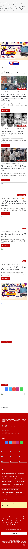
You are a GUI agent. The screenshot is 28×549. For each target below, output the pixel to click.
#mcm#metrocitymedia (17, 484)
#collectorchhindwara (7, 482)
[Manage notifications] (24, 545)
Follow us (4, 499)
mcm (3, 495)
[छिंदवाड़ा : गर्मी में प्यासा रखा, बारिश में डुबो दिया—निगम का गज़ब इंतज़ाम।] (5, 463)
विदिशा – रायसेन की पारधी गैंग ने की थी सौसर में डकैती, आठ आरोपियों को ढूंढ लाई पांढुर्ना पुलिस (13, 168)
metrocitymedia (20, 495)
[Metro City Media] (14, 63)
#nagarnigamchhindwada (8, 492)
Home (4, 68)
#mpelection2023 (16, 487)
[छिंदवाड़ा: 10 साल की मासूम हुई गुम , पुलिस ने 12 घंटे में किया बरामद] (14, 463)
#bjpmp (4, 476)
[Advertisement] (14, 27)
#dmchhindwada (6, 484)
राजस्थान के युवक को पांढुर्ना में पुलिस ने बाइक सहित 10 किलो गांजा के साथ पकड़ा (13, 268)
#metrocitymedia (6, 487)
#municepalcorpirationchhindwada (10, 490)
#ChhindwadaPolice (18, 479)
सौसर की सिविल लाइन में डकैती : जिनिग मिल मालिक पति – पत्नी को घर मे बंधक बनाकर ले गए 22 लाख (13, 203)
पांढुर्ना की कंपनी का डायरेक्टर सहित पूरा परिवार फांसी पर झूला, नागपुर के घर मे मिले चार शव (12, 133)
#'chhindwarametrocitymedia (9, 474)
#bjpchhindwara (22, 474)
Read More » (5, 110)
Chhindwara (19, 492)
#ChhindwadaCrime (12, 476)
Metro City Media (6, 92)
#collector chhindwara (20, 482)
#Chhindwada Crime (6, 479)
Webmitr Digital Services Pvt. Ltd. (18, 542)
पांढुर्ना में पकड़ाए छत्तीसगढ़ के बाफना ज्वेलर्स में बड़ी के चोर (13, 235)
